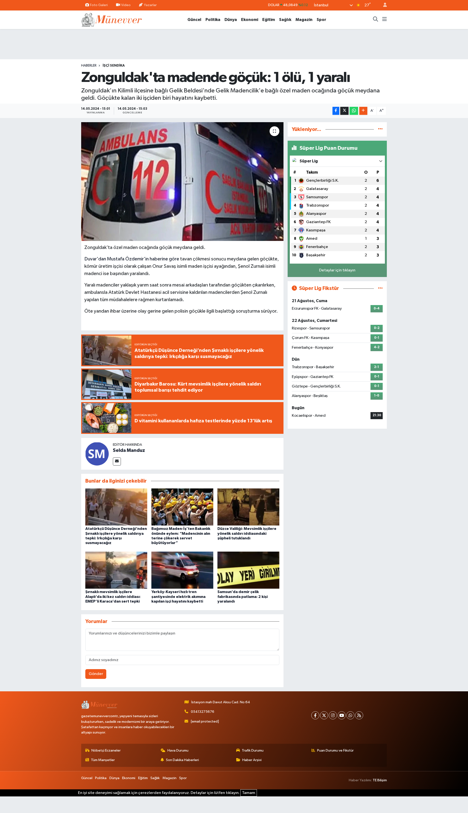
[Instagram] (333, 715)
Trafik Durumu (252, 750)
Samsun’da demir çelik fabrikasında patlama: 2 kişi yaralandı (242, 596)
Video (126, 5)
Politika (212, 20)
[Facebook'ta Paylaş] (335, 111)
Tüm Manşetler (103, 760)
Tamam (248, 793)
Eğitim (268, 20)
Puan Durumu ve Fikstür (335, 750)
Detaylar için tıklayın (337, 270)
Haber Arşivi (252, 760)
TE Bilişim (380, 780)
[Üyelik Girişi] (383, 5)
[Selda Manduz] (97, 454)
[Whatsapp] (350, 715)
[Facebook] (315, 715)
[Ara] (375, 20)
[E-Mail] (117, 461)
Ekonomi (249, 20)
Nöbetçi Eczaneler (106, 750)
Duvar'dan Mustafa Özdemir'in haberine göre (131, 259)
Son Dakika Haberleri (182, 760)
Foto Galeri (99, 5)
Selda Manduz (129, 450)
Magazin (303, 20)
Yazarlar (150, 5)
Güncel (194, 20)
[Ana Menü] (384, 20)
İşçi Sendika (114, 65)
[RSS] (359, 715)
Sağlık (285, 20)
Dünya (230, 20)
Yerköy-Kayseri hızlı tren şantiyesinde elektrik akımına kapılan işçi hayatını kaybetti (178, 596)
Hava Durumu (177, 750)
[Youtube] (342, 715)
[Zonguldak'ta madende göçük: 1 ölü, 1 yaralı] (182, 181)
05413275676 (202, 712)
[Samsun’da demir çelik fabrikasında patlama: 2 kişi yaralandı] (248, 570)
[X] (324, 715)
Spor (321, 20)
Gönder (96, 674)
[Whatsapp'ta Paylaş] (354, 111)
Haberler (89, 65)
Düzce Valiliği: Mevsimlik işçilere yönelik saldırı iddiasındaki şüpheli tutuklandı (246, 533)
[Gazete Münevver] (112, 19)
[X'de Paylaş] (344, 111)
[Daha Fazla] (363, 111)
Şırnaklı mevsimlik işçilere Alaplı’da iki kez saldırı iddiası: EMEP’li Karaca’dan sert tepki (113, 596)
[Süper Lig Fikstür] (380, 288)
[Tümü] (380, 129)
